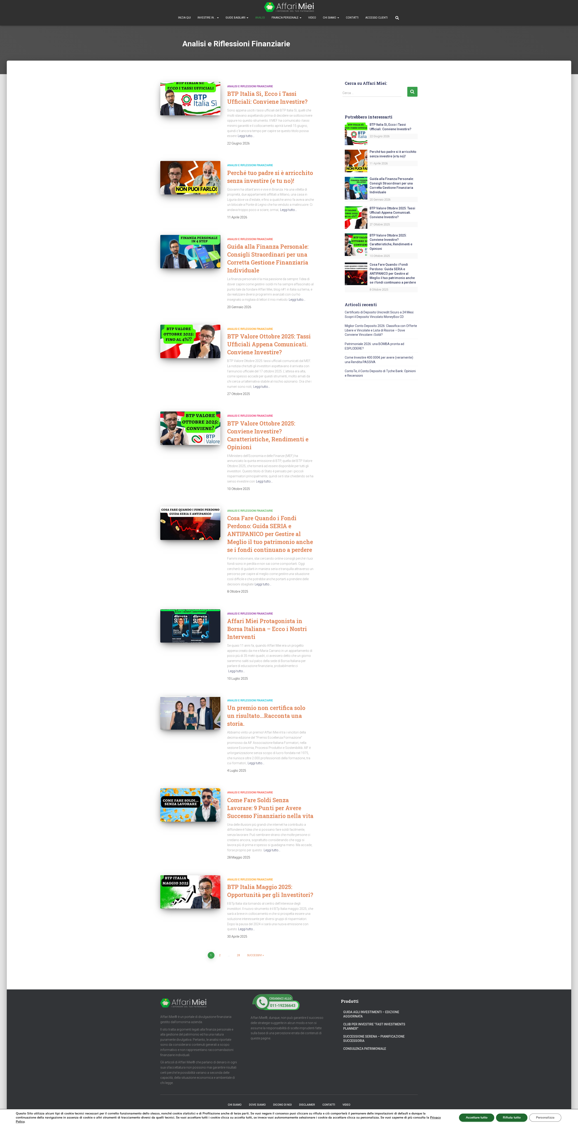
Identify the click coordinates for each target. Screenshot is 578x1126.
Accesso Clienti (376, 17)
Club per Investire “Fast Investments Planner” (374, 1026)
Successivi (254, 955)
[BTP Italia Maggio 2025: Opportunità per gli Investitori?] (190, 892)
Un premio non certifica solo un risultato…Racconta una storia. (266, 715)
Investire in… (207, 17)
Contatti (352, 17)
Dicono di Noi (282, 1104)
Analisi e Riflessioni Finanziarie (250, 86)
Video (312, 17)
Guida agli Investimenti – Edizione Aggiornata (371, 1014)
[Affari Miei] (289, 7)
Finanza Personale (285, 17)
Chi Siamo (330, 17)
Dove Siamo (257, 1104)
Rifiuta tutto (512, 1117)
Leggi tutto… (246, 136)
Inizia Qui (184, 17)
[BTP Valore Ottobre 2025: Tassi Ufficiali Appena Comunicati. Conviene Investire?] (190, 341)
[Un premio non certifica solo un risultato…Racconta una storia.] (190, 713)
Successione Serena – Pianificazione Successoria (374, 1039)
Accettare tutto (476, 1117)
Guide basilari (236, 17)
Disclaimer (307, 1104)
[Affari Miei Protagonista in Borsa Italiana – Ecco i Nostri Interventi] (190, 626)
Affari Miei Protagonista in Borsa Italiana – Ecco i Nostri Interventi (267, 629)
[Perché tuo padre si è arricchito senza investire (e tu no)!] (190, 177)
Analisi (260, 17)
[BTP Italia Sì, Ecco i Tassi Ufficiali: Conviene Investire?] (190, 99)
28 (238, 955)
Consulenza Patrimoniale (364, 1048)
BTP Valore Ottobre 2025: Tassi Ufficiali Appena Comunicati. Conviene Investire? (269, 344)
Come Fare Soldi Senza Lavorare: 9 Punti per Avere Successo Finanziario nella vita (270, 808)
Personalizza (545, 1117)
